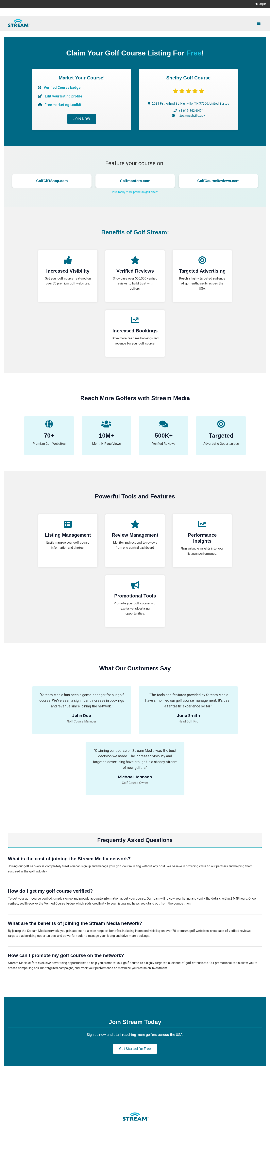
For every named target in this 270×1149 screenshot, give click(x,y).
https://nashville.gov (191, 115)
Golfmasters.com (52, 180)
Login (262, 4)
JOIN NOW (81, 119)
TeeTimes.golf (218, 180)
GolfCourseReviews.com (135, 180)
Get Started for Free (135, 1049)
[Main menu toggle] (258, 23)
